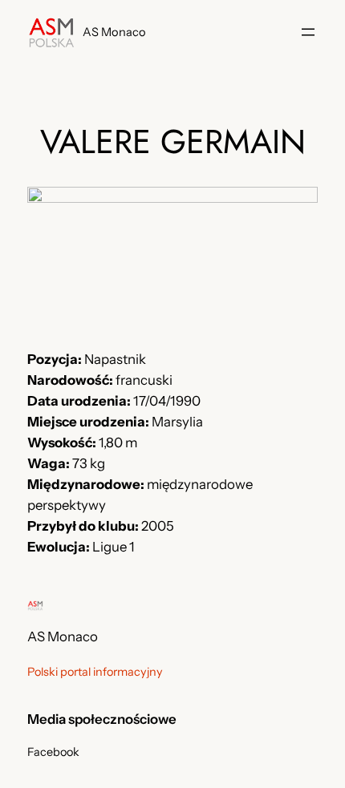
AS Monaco (114, 32)
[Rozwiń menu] (308, 32)
